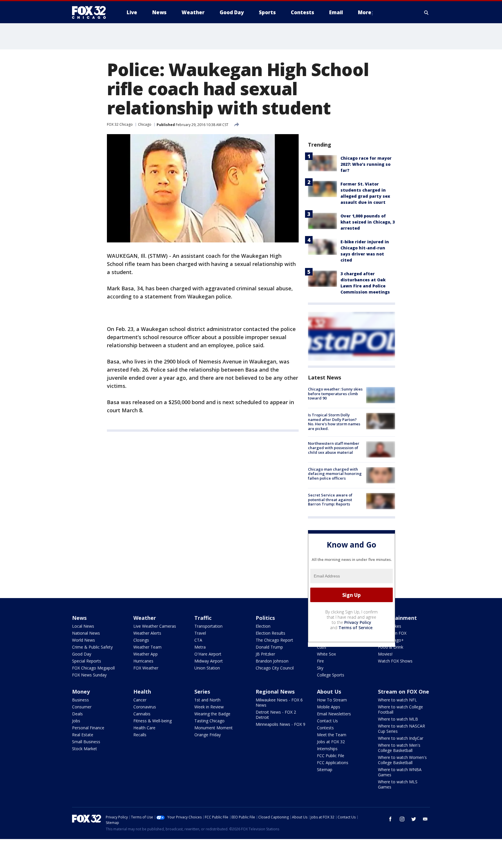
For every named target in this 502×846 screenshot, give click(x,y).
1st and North (207, 700)
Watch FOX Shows (395, 661)
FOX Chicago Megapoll (93, 668)
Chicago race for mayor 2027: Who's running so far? (366, 164)
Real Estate (82, 734)
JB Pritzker (265, 654)
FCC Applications (332, 762)
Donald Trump (269, 647)
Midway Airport (208, 661)
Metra (200, 647)
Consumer (82, 707)
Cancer (139, 700)
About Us (329, 691)
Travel (200, 633)
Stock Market (84, 748)
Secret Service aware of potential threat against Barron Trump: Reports (330, 499)
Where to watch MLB (398, 719)
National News (86, 633)
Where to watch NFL (397, 700)
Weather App (145, 654)
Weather (144, 617)
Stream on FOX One (403, 691)
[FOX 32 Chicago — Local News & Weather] (91, 12)
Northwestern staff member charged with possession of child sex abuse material (333, 448)
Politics (265, 617)
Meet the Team (331, 734)
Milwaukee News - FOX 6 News (279, 702)
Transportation (208, 626)
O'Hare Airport (207, 654)
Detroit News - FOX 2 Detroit (276, 714)
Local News (83, 626)
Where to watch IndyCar (400, 738)
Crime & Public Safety (92, 647)
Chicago (144, 124)
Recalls (139, 734)
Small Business (86, 741)
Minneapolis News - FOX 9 (280, 724)
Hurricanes (143, 661)
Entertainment (397, 617)
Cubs (321, 647)
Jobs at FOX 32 (331, 741)
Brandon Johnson (272, 661)
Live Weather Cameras (154, 626)
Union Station (207, 668)
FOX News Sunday (89, 675)
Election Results (270, 633)
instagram (402, 819)
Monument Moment (213, 727)
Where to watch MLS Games (397, 784)
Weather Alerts (147, 633)
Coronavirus (144, 707)
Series (202, 691)
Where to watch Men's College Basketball (399, 747)
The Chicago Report (274, 640)
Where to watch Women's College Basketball (402, 760)
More (364, 12)
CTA (198, 640)
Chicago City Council (275, 668)
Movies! (385, 654)
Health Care (144, 727)
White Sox (326, 654)
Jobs (76, 720)
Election (263, 626)
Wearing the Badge (212, 714)
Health (142, 691)
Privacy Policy (357, 622)
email (425, 819)
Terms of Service (355, 627)
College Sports (330, 675)
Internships (327, 748)
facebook (390, 819)
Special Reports (86, 661)
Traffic (202, 617)
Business (80, 700)
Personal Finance (88, 727)
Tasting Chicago (209, 720)
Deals (77, 714)
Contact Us (327, 720)
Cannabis (141, 714)
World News (83, 640)
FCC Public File (330, 755)
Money (81, 691)
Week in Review (209, 707)
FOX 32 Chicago (120, 124)
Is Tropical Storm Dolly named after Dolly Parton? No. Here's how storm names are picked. (334, 421)
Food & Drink (390, 647)
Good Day (81, 654)
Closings (141, 640)
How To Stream (332, 700)
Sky (320, 668)
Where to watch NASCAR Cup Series (401, 728)
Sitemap (324, 769)
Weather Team (147, 647)
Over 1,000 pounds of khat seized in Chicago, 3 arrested (367, 222)
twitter (413, 819)
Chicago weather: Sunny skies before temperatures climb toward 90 (335, 393)
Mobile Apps (328, 707)
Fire (320, 661)
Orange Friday (207, 734)
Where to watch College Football (400, 709)
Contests (325, 727)
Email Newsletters (334, 714)
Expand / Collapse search (426, 12)
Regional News (275, 691)
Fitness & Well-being (152, 720)
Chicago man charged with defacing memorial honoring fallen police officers (335, 474)
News (79, 617)
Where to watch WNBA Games (400, 772)
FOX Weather (145, 668)
